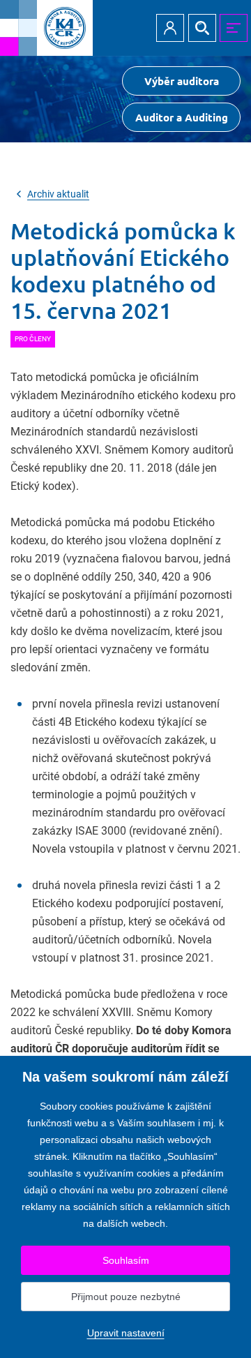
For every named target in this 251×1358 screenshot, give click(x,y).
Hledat (202, 28)
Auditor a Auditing (181, 117)
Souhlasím (125, 1260)
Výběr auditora (181, 81)
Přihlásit (170, 28)
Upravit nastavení (126, 1332)
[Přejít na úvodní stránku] (46, 28)
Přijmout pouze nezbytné (126, 1296)
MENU (234, 28)
